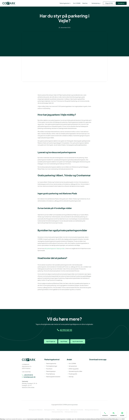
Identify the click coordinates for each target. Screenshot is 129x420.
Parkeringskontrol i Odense (63, 409)
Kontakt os (121, 3)
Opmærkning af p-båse (75, 371)
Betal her (84, 3)
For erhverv (49, 368)
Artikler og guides (74, 368)
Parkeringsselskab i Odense (71, 411)
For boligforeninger (51, 366)
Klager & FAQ (109, 3)
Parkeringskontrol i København (36, 409)
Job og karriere (73, 366)
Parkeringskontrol (65, 3)
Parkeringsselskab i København (92, 409)
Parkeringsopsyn (51, 371)
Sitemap (71, 376)
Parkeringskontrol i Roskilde (77, 409)
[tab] (50, 341)
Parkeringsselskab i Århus (57, 411)
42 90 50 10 (66, 330)
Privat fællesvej (50, 374)
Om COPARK (76, 3)
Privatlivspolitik (73, 374)
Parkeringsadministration (53, 376)
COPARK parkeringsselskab (70, 404)
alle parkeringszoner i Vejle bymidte (54, 248)
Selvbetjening (96, 3)
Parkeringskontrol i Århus (49, 409)
